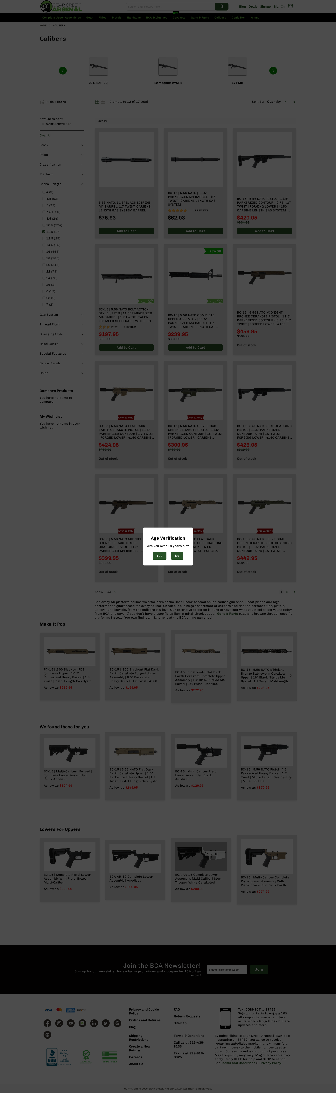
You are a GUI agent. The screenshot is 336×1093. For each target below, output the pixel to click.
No (177, 555)
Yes (159, 555)
